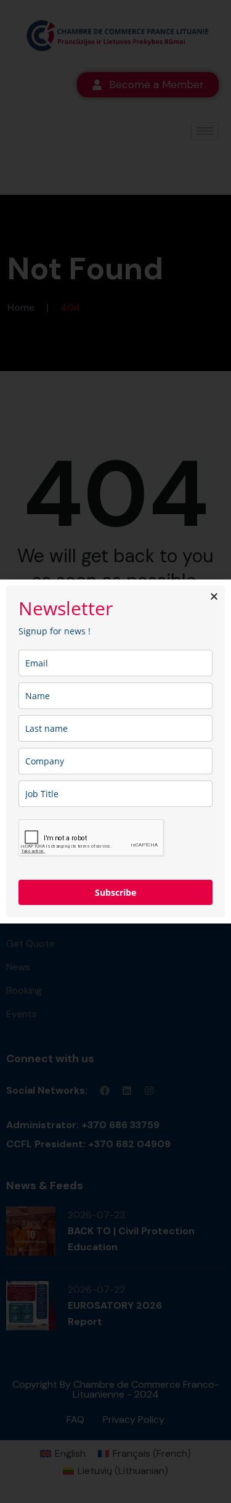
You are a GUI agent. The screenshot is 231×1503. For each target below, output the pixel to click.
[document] (115, 751)
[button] (214, 596)
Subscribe (115, 892)
